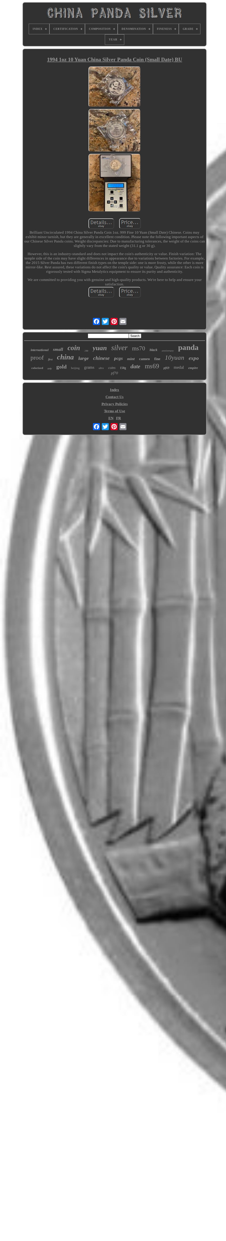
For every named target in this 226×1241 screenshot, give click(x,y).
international (40, 350)
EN (110, 418)
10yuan (174, 357)
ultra (101, 368)
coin (74, 348)
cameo (144, 359)
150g (123, 368)
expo (194, 358)
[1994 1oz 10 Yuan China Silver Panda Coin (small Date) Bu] (114, 87)
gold (61, 367)
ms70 (138, 348)
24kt (86, 350)
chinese (101, 358)
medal (179, 367)
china (65, 357)
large (83, 358)
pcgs (118, 358)
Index (114, 390)
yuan (100, 348)
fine (157, 359)
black (153, 350)
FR (118, 418)
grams (89, 367)
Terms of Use (114, 411)
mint (131, 359)
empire (193, 368)
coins (111, 368)
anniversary (168, 350)
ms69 (152, 366)
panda (188, 347)
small (58, 349)
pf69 (166, 368)
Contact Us (114, 397)
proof (37, 357)
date (135, 366)
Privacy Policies (115, 404)
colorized (37, 368)
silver (119, 348)
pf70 (114, 373)
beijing (75, 368)
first (50, 359)
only (49, 368)
